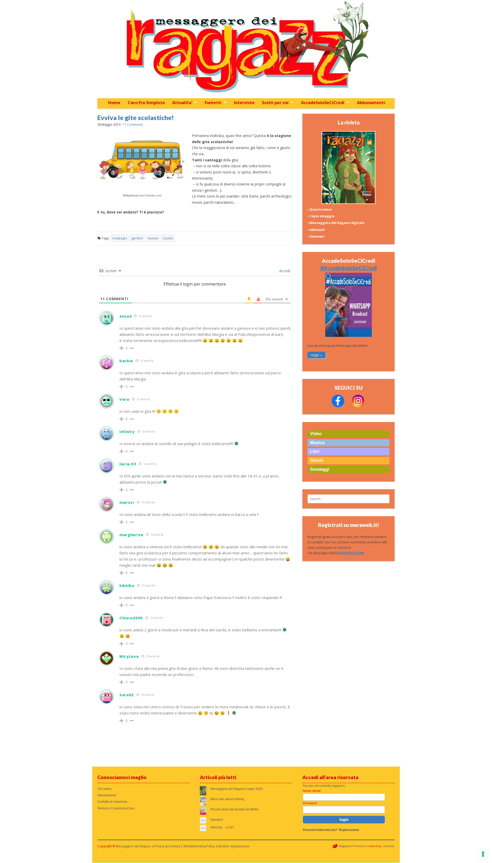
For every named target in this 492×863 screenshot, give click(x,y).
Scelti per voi (275, 102)
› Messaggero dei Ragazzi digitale (336, 223)
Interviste (244, 102)
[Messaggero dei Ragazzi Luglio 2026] (348, 203)
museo (153, 238)
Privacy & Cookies (167, 846)
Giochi (316, 460)
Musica (317, 442)
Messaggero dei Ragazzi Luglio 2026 (236, 789)
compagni (119, 238)
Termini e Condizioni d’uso (116, 808)
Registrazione (349, 830)
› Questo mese (320, 209)
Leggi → (317, 355)
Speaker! (216, 819)
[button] (348, 498)
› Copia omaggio (321, 216)
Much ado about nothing (227, 799)
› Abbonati (316, 230)
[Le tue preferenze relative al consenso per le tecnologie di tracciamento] (483, 854)
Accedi (284, 270)
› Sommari (316, 236)
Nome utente (312, 791)
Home (114, 102)
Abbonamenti (371, 102)
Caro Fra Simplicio (146, 102)
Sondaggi (319, 469)
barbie (126, 360)
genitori (137, 238)
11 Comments (133, 124)
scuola (168, 238)
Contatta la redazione (112, 801)
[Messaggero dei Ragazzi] (246, 49)
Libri (315, 451)
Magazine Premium (352, 846)
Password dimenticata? (320, 830)
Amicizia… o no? (222, 827)
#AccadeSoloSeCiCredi (348, 268)
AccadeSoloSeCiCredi (322, 102)
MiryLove (129, 656)
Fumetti (213, 102)
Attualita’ (182, 102)
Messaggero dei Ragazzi (133, 846)
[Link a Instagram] (358, 406)
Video (316, 433)
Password (310, 803)
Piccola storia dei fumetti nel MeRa (234, 809)
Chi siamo (104, 789)
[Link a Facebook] (338, 406)
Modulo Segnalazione (233, 846)
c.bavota (388, 846)
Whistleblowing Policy (199, 846)
